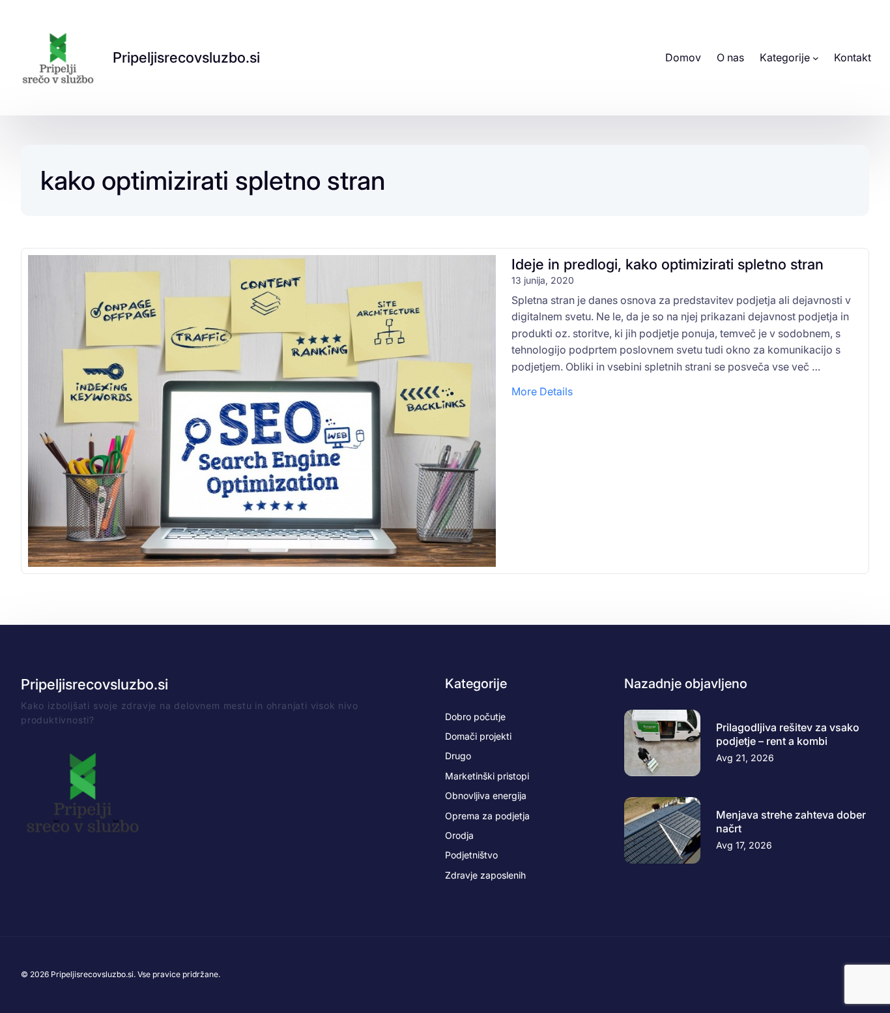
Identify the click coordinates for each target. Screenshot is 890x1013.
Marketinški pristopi (487, 775)
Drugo (458, 755)
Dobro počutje (475, 716)
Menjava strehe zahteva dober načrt (791, 821)
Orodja (459, 835)
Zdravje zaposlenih (485, 875)
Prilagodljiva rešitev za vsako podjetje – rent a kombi (787, 734)
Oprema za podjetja (487, 815)
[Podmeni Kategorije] (815, 58)
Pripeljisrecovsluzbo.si (186, 57)
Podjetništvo (471, 854)
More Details (542, 392)
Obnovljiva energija (485, 795)
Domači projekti (478, 736)
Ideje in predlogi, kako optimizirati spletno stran (667, 264)
